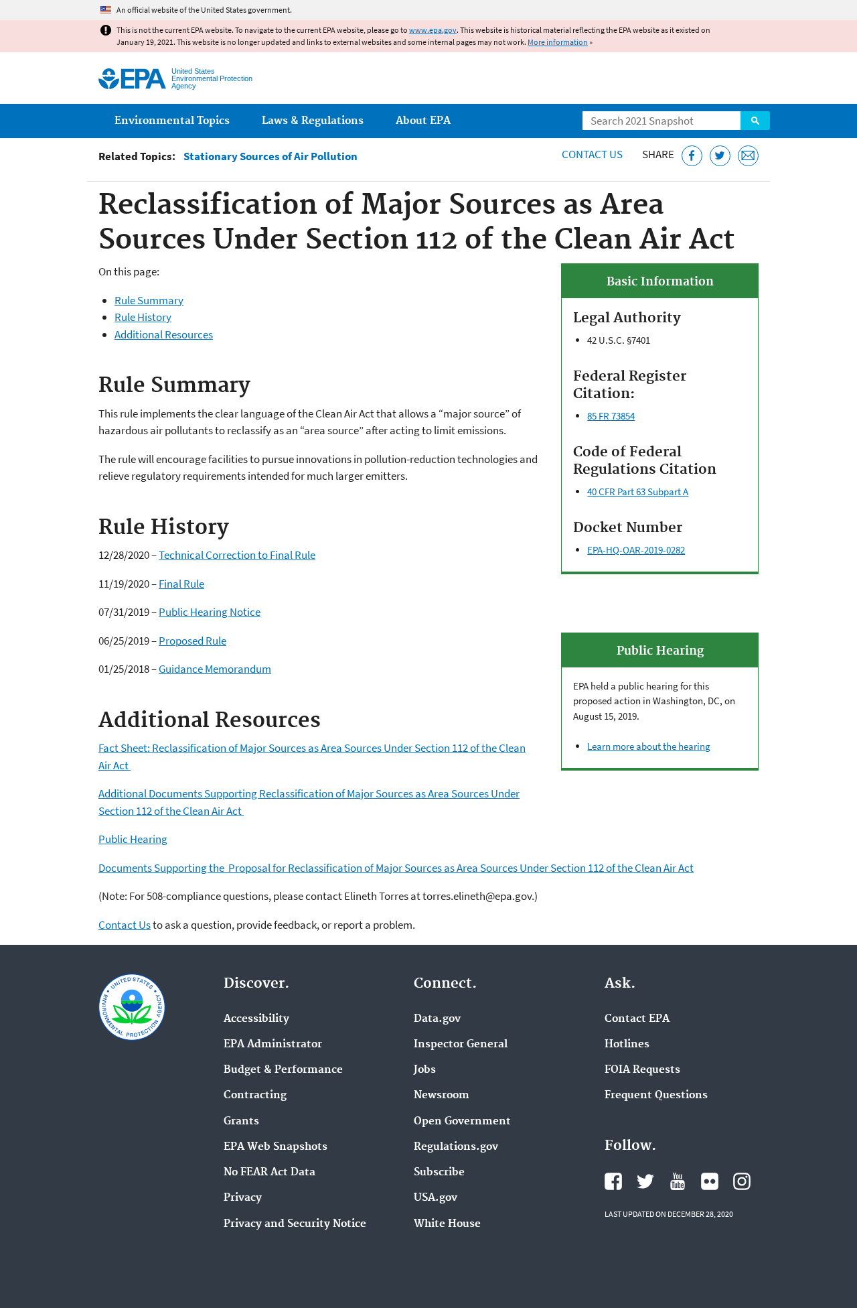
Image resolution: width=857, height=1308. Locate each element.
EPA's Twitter (645, 1181)
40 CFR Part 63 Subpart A (637, 491)
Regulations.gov (456, 1147)
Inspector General (461, 1045)
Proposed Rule (192, 640)
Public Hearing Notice (209, 611)
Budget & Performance (283, 1070)
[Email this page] (748, 155)
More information (558, 42)
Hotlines (627, 1045)
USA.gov (435, 1198)
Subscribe (439, 1173)
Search (755, 120)
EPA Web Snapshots (275, 1147)
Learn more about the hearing (648, 746)
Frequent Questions (656, 1096)
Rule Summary (148, 300)
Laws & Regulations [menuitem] (313, 121)
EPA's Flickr (709, 1181)
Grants (241, 1122)
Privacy (243, 1198)
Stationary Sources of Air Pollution (270, 156)
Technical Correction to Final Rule (237, 554)
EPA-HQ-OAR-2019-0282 (636, 549)
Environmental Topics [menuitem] (172, 121)
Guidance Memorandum (215, 668)
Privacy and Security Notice (295, 1224)
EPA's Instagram (742, 1181)
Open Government (462, 1122)
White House (447, 1224)
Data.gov (437, 1019)
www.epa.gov (433, 30)
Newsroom (441, 1096)
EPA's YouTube (677, 1181)
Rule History (142, 317)
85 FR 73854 (611, 415)
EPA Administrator (273, 1045)
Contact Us (592, 154)
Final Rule (181, 583)
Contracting (255, 1096)
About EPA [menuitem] (423, 121)
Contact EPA (637, 1019)
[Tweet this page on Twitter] (720, 155)
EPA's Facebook (613, 1181)
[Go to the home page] (132, 78)
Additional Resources (163, 334)
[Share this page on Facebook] (692, 155)
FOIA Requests (642, 1070)
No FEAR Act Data (269, 1173)
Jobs (425, 1070)
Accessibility (256, 1019)
